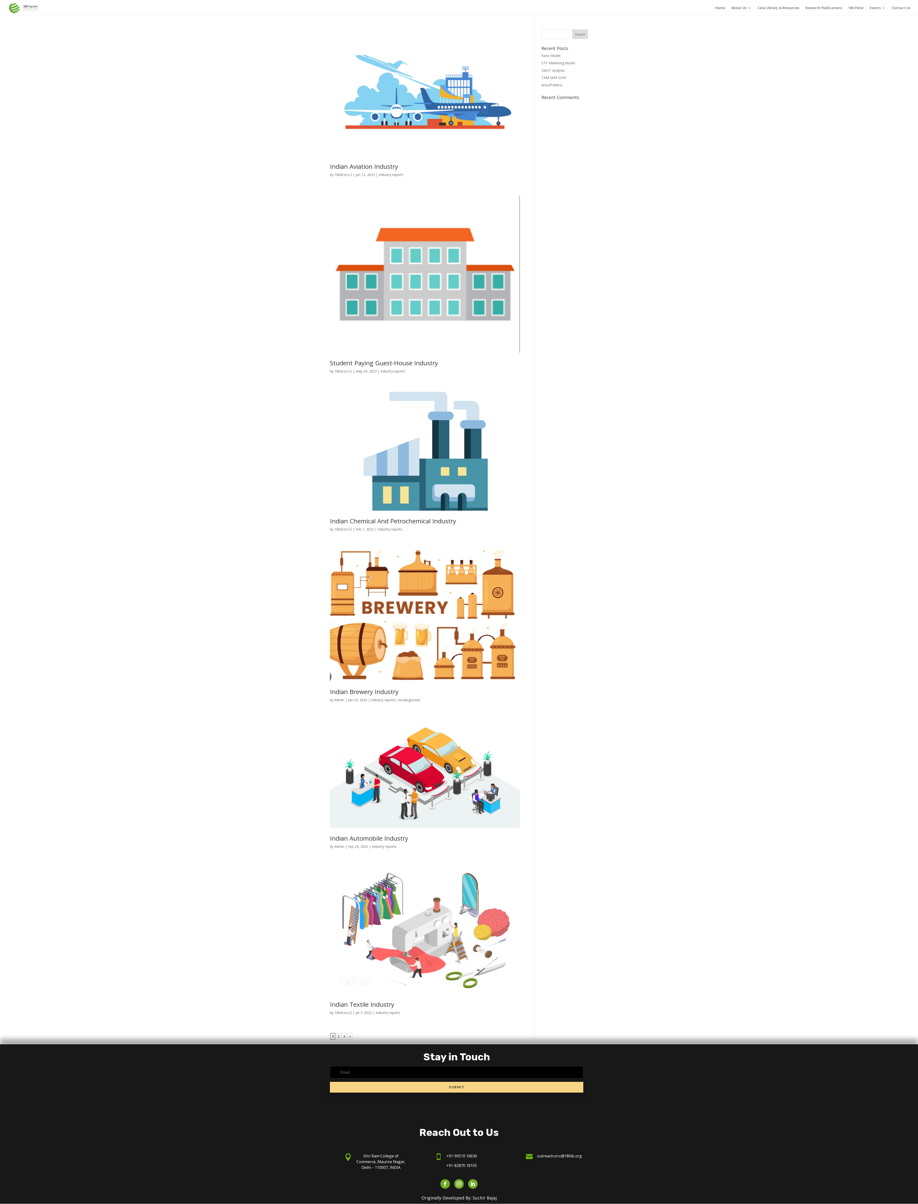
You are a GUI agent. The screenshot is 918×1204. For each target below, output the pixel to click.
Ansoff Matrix (551, 85)
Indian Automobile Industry (369, 838)
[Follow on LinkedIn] (473, 1184)
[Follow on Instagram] (459, 1184)
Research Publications (823, 8)
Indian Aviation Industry (364, 166)
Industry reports (391, 174)
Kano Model (550, 55)
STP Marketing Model (558, 63)
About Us (739, 8)
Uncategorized (409, 700)
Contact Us (901, 8)
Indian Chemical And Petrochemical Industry (393, 521)
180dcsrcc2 (343, 174)
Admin (339, 700)
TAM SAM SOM (553, 77)
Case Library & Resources (778, 8)
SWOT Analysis (553, 70)
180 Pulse (855, 8)
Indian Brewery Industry (364, 691)
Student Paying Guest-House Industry (384, 363)
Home (720, 8)
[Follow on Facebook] (445, 1184)
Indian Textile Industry (362, 1004)
